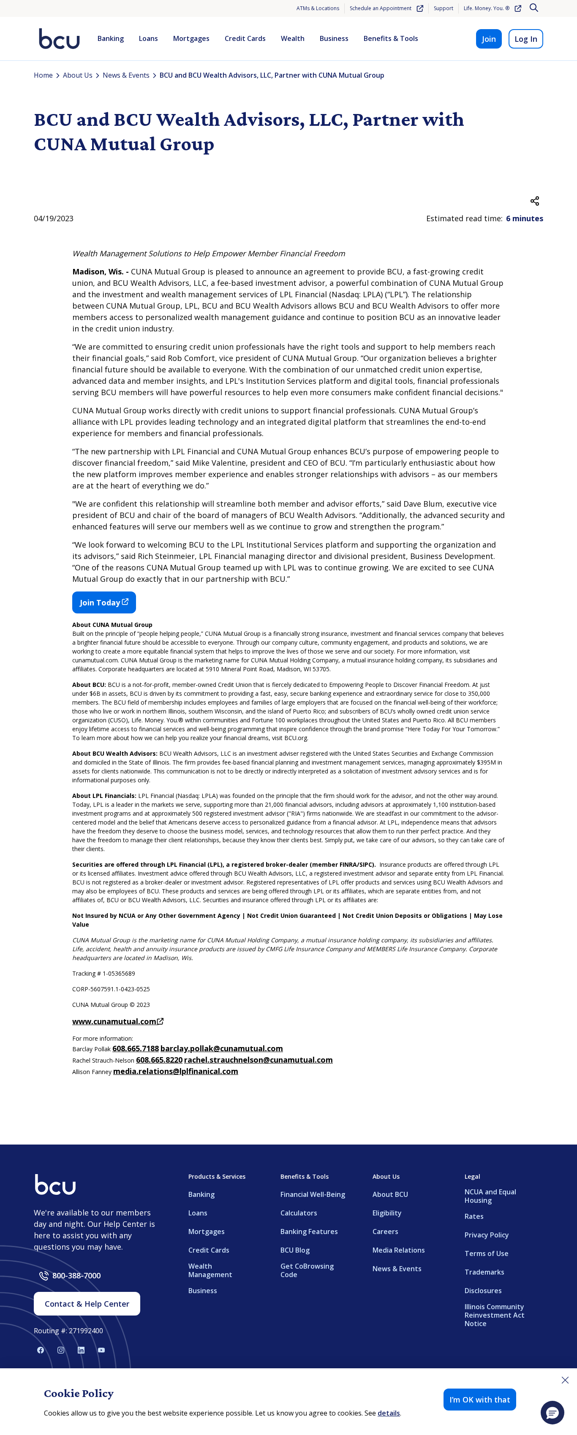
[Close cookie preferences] (565, 1380)
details (389, 1413)
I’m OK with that (479, 1399)
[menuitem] (111, 38)
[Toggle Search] (535, 8)
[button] (552, 1412)
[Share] (534, 201)
